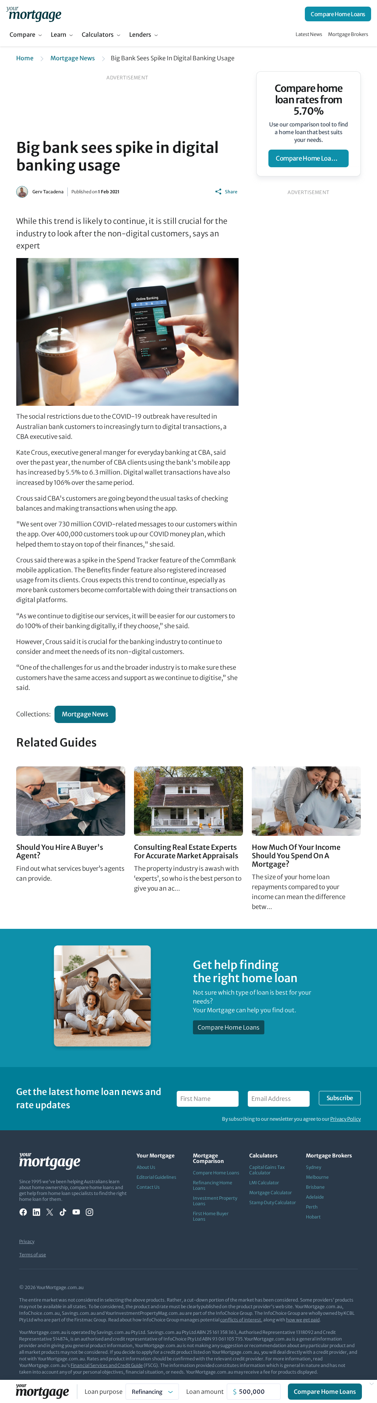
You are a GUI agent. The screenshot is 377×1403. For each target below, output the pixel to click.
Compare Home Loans (338, 14)
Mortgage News (72, 58)
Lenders (140, 34)
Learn (58, 34)
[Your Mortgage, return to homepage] (33, 14)
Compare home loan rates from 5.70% (308, 100)
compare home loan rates (312, 158)
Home (25, 58)
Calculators (98, 34)
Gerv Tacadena (48, 191)
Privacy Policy (345, 1119)
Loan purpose (104, 1391)
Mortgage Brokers (348, 34)
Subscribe (340, 1098)
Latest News (309, 34)
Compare (22, 34)
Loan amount (205, 1391)
